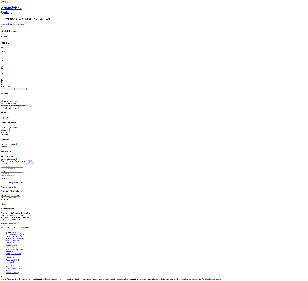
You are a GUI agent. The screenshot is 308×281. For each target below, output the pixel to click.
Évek (13, 86)
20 (4, 200)
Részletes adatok (7, 156)
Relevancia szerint (8, 144)
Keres (27, 164)
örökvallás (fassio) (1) (9, 108)
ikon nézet (5, 195)
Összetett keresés (21, 161)
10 (2, 200)
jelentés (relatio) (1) (8, 103)
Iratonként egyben (8, 159)
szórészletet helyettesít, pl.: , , (30, 279)
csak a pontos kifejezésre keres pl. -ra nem (122, 279)
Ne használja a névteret (10, 127)
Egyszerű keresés (7, 161)
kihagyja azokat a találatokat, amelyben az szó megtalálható (174, 279)
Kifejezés (31, 161)
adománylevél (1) (8, 101)
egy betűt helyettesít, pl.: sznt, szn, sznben (79, 279)
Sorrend (4, 147)
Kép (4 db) (5, 118)
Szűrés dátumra (7, 89)
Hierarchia (11, 24)
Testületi (4, 132)
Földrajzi (4, 135)
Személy (4, 130)
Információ (20, 24)
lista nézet (15, 195)
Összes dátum (20, 89)
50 (7, 200)
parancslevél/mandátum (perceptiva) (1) (16, 106)
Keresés (4, 24)
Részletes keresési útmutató (212, 279)
